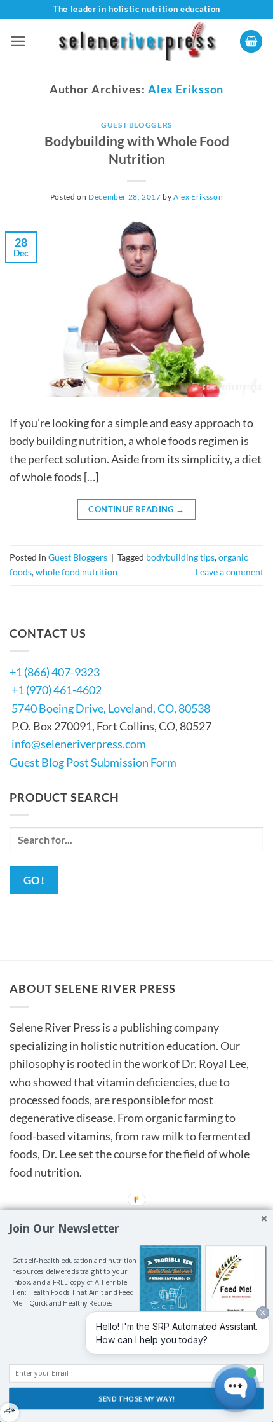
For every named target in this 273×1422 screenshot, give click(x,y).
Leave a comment (229, 571)
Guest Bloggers (136, 125)
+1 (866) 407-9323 (55, 672)
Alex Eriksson (186, 89)
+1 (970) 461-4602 (56, 690)
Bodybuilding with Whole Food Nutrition (136, 150)
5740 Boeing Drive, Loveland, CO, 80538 (110, 708)
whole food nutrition (76, 571)
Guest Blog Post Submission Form (93, 762)
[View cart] (251, 41)
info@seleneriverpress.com (78, 744)
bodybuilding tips (180, 557)
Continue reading (136, 509)
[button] (18, 41)
